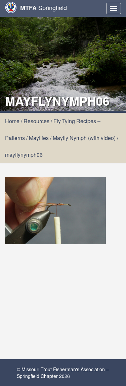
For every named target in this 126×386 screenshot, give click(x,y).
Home (12, 121)
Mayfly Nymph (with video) (84, 138)
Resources (36, 121)
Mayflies (39, 138)
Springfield (43, 7)
